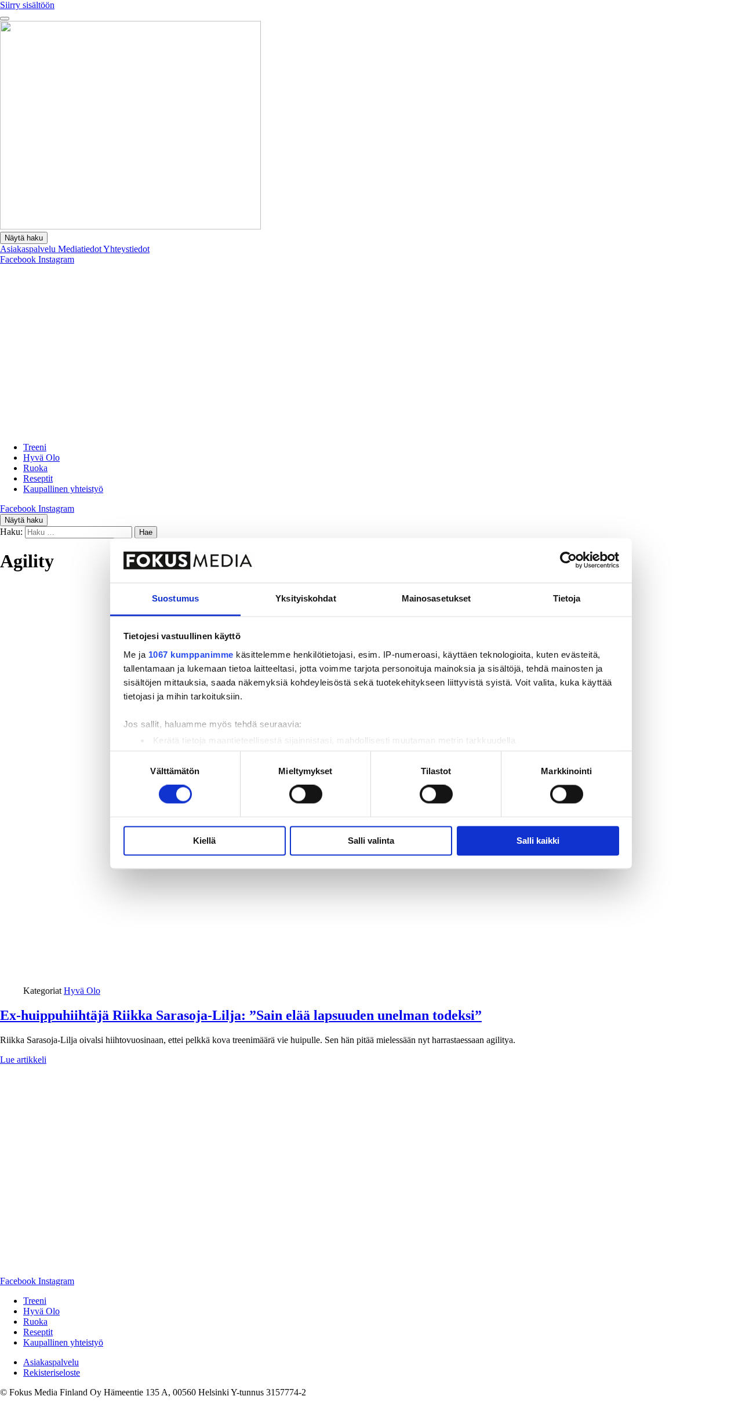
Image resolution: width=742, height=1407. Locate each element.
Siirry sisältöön (27, 5)
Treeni (34, 447)
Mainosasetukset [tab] (436, 598)
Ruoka (35, 468)
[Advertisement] (371, 352)
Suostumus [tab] (175, 598)
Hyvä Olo (41, 457)
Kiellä (204, 840)
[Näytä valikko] (4, 18)
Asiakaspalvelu (29, 249)
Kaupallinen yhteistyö (63, 489)
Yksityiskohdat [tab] (305, 598)
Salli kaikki (538, 840)
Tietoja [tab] (567, 598)
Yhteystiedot (126, 249)
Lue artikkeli (23, 1060)
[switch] (305, 794)
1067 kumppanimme (191, 654)
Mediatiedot (80, 249)
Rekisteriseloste (51, 1372)
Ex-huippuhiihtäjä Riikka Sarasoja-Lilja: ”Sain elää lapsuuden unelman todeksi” (241, 1015)
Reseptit (38, 478)
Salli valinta (371, 840)
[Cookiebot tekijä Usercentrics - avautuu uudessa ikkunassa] (568, 560)
